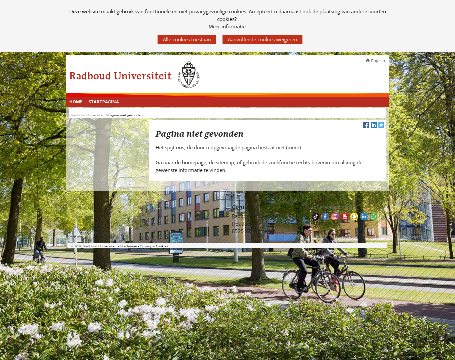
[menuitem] (76, 102)
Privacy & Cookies (154, 246)
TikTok (315, 216)
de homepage (190, 162)
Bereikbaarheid (333, 207)
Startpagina (104, 102)
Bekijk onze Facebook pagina (325, 216)
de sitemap (221, 162)
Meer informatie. (228, 26)
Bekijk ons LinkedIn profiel (364, 216)
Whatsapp (373, 216)
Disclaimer (128, 246)
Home (75, 102)
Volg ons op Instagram (335, 216)
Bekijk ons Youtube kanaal (344, 216)
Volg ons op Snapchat (354, 216)
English (378, 61)
